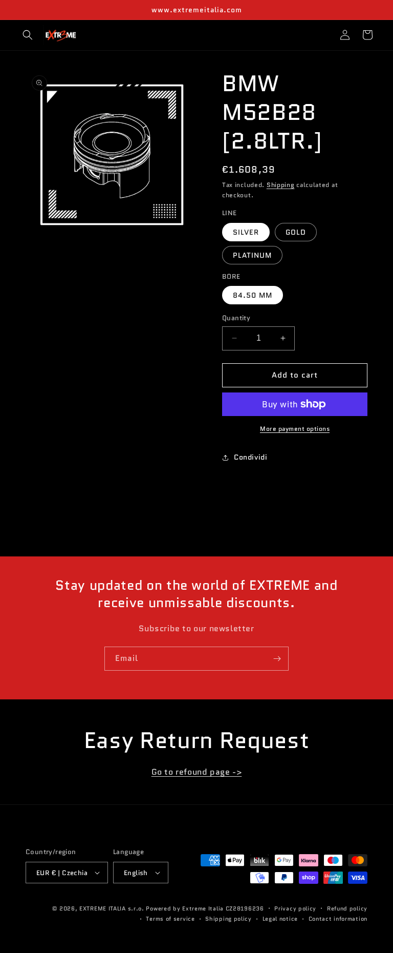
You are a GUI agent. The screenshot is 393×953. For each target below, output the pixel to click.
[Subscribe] (277, 659)
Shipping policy (228, 919)
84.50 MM (252, 295)
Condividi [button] (250, 457)
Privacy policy (295, 908)
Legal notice (280, 919)
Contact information (338, 919)
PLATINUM (252, 255)
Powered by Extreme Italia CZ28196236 (205, 908)
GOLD (296, 232)
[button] (27, 35)
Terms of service (170, 919)
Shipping (281, 184)
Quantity (236, 318)
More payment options (295, 428)
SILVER (246, 232)
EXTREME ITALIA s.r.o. (111, 908)
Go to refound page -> (196, 772)
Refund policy (347, 908)
